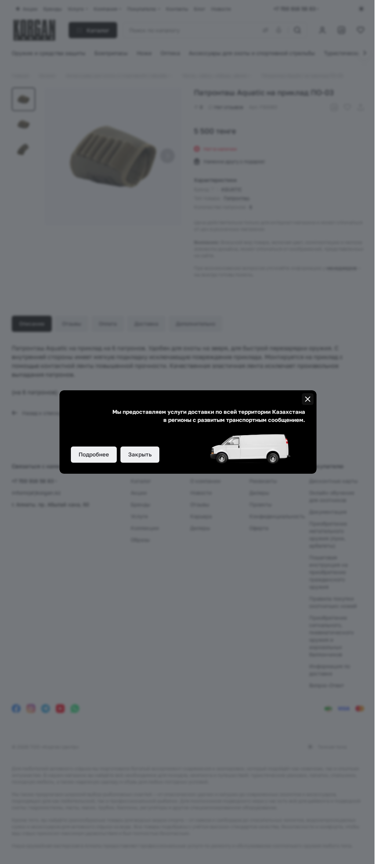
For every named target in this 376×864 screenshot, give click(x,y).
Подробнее (94, 454)
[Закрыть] (308, 399)
